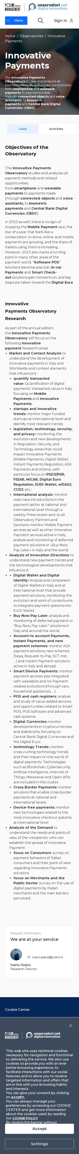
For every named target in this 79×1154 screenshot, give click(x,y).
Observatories (31, 36)
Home (10, 36)
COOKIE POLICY (25, 1118)
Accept (39, 1128)
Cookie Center (17, 1010)
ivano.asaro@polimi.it (47, 957)
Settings (39, 1144)
